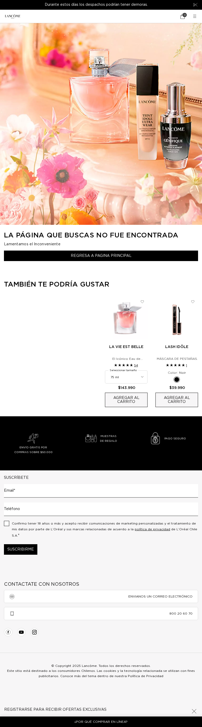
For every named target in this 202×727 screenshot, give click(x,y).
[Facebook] (8, 632)
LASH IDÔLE (176, 347)
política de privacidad (152, 529)
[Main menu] (195, 16)
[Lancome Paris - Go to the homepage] (12, 16)
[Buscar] (168, 16)
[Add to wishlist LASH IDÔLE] (193, 302)
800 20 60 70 (181, 613)
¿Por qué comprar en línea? (101, 721)
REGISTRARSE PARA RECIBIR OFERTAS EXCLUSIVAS (55, 710)
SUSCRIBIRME (20, 549)
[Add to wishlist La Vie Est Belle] (142, 302)
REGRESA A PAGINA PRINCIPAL (101, 256)
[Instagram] (34, 632)
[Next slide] (194, 5)
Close (194, 711)
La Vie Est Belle (126, 347)
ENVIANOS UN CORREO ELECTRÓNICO (160, 596)
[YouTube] (21, 632)
